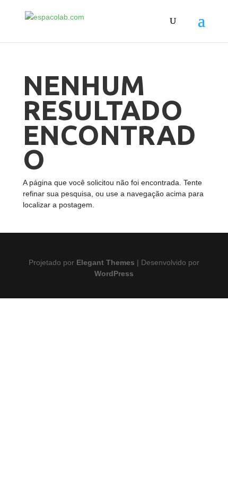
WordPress (114, 273)
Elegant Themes (105, 262)
